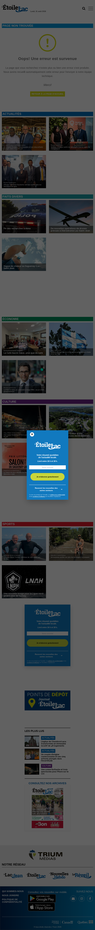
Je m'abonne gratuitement (47, 477)
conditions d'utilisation (39, 496)
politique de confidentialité (57, 494)
